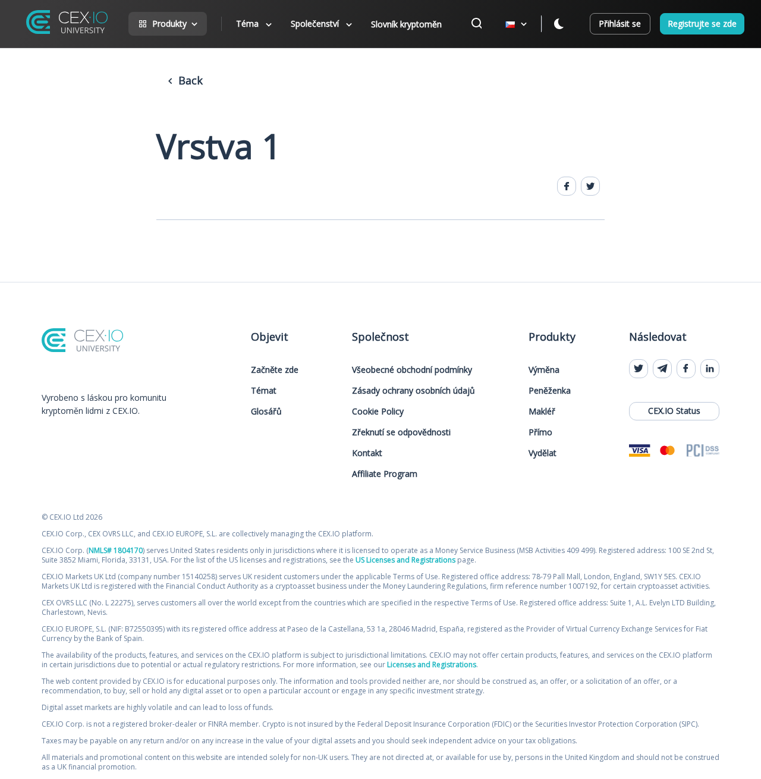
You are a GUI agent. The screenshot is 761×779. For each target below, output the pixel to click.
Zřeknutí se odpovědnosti (401, 432)
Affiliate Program (384, 473)
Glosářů (266, 411)
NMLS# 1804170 (116, 550)
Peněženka (550, 390)
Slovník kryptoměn (406, 24)
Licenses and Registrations (431, 664)
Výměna (544, 369)
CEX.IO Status (674, 410)
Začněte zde (274, 369)
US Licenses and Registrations (405, 560)
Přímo (540, 432)
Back (189, 80)
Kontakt (367, 452)
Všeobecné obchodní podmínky (412, 369)
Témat (263, 390)
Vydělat (542, 452)
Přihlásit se (620, 23)
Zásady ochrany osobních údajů (413, 390)
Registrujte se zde (702, 23)
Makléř (542, 411)
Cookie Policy (378, 411)
